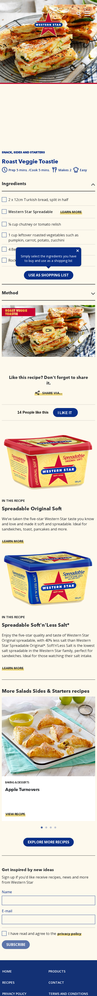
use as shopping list (48, 275)
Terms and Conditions (68, 994)
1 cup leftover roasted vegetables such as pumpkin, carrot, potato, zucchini (43, 238)
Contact (56, 982)
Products (56, 971)
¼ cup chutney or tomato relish (34, 224)
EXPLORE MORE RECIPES (48, 842)
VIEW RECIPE (15, 814)
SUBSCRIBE (15, 944)
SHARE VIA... (52, 393)
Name (7, 891)
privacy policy (69, 933)
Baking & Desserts (17, 782)
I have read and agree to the (44, 933)
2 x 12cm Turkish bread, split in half (38, 199)
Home (7, 971)
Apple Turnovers (22, 789)
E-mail (7, 910)
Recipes (8, 982)
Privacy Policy (14, 994)
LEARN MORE (71, 211)
